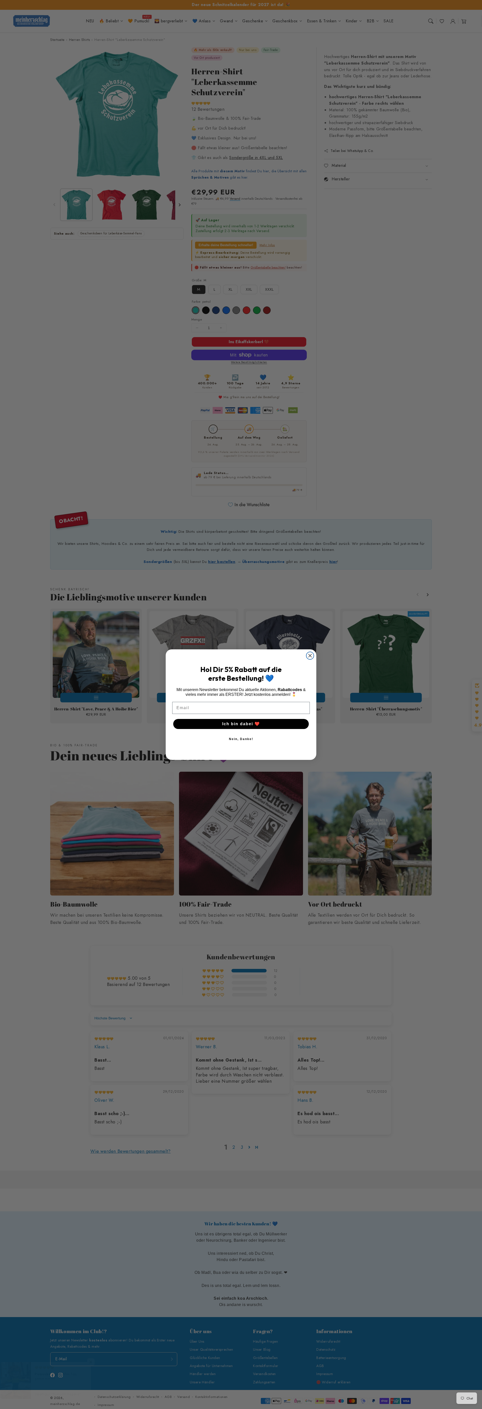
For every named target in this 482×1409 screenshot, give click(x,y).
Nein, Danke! (241, 739)
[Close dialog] (310, 655)
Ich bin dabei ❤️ (241, 724)
